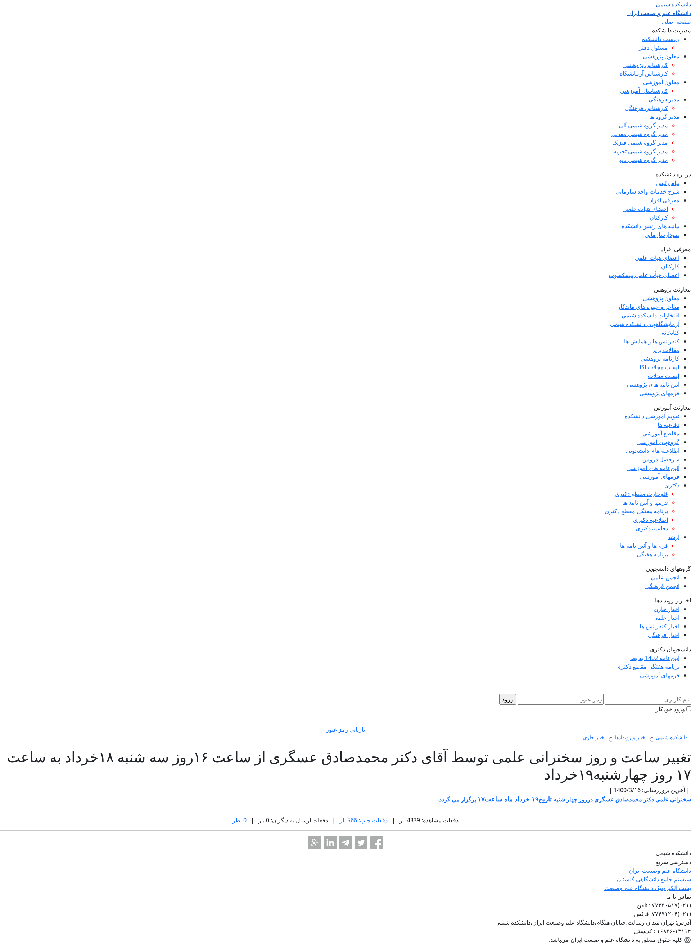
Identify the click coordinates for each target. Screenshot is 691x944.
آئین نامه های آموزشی (653, 468)
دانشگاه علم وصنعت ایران (660, 871)
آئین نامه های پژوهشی (653, 384)
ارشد (673, 537)
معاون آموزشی (661, 82)
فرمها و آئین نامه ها (645, 502)
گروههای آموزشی (658, 442)
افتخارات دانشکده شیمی (650, 315)
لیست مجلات (663, 376)
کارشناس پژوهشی (645, 65)
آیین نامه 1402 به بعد (654, 658)
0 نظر (239, 820)
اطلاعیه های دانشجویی (652, 451)
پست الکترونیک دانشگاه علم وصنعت (647, 888)
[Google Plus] (314, 842)
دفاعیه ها (668, 425)
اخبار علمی (666, 618)
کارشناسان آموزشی (644, 91)
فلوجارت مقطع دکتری (641, 494)
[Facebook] (376, 842)
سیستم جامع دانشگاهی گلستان (654, 879)
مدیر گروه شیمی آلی (643, 125)
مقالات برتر (665, 350)
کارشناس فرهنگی (646, 108)
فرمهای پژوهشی (659, 393)
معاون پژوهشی (661, 56)
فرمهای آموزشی (659, 476)
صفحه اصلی (676, 22)
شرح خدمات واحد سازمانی (647, 191)
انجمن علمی (665, 577)
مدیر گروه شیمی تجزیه (641, 151)
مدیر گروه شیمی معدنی (639, 134)
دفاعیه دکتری (652, 528)
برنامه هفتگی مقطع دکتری (636, 511)
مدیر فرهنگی (664, 99)
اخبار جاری (666, 609)
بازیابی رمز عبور (345, 729)
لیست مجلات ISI (659, 367)
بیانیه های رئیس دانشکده (650, 226)
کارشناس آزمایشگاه (644, 73)
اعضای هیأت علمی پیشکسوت (644, 275)
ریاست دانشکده (660, 39)
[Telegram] (345, 842)
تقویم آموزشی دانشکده (652, 416)
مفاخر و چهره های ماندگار (648, 307)
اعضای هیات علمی (645, 209)
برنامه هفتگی (652, 554)
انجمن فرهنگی (662, 586)
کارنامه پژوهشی (660, 358)
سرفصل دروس (660, 459)
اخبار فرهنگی (663, 635)
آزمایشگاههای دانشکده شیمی (644, 324)
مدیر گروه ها (664, 117)
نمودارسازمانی (662, 235)
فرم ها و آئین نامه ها (644, 546)
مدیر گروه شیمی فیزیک (640, 142)
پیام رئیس (667, 183)
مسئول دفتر (653, 47)
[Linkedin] (330, 842)
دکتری (671, 485)
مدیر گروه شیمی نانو (643, 160)
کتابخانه (670, 333)
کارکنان (659, 217)
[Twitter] (361, 842)
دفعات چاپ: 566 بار (364, 820)
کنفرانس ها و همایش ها (651, 341)
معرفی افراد (664, 200)
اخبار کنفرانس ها (659, 626)
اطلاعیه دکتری (650, 520)
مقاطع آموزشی (660, 433)
